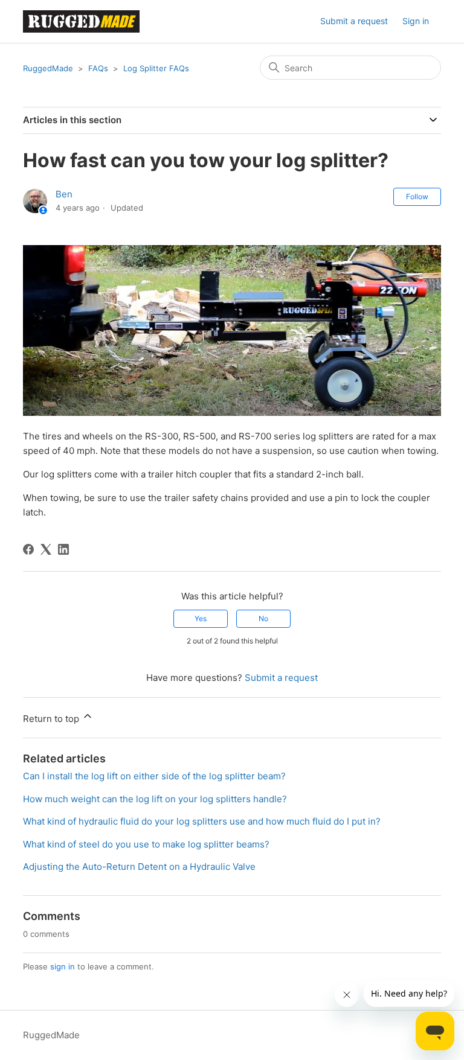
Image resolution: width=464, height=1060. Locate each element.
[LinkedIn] (63, 549)
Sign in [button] (415, 21)
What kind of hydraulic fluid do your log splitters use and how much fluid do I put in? (202, 821)
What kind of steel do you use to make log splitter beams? (146, 844)
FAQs (98, 68)
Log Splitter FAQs (156, 68)
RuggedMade (48, 68)
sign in (62, 966)
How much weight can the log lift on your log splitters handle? (155, 799)
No (263, 618)
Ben (64, 194)
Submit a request (354, 21)
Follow (417, 196)
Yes (201, 618)
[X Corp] (45, 549)
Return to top (52, 718)
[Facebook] (28, 549)
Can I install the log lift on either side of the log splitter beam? (154, 776)
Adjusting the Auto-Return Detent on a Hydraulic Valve (139, 866)
